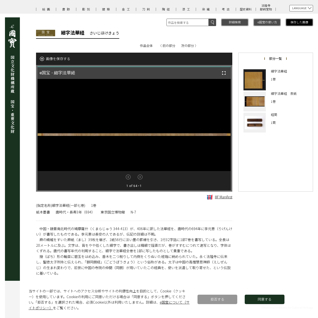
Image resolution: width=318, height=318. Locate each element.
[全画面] (224, 73)
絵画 (47, 9)
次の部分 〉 (189, 45)
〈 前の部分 (167, 45)
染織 (206, 9)
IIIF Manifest (223, 196)
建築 (107, 9)
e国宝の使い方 (267, 22)
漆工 (187, 9)
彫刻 (87, 9)
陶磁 (166, 9)
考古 (226, 9)
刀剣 (147, 9)
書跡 (67, 9)
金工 (126, 9)
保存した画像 (299, 22)
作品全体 (146, 45)
